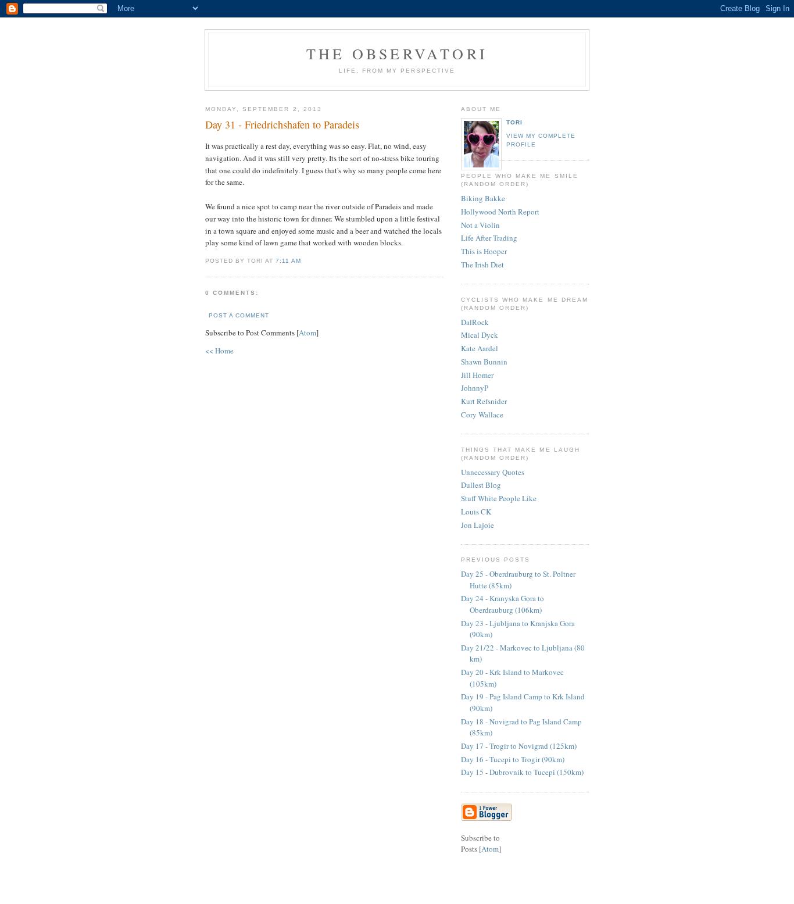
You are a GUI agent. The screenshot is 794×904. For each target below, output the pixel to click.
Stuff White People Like (499, 498)
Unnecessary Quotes (492, 472)
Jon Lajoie (477, 525)
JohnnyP (474, 388)
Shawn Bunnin (484, 361)
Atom (307, 332)
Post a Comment (239, 315)
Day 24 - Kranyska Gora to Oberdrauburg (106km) (502, 604)
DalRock (475, 322)
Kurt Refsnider (484, 401)
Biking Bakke (483, 198)
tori (514, 122)
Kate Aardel (479, 348)
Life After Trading (489, 238)
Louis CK (476, 511)
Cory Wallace (482, 414)
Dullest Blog (481, 485)
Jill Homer (477, 375)
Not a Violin (480, 225)
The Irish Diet (482, 264)
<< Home (219, 350)
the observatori (397, 53)
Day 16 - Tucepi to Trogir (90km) (512, 759)
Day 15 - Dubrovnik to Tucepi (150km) (522, 772)
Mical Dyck (479, 335)
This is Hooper (484, 251)
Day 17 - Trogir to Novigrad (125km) (519, 746)
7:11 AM (288, 261)
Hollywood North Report (500, 211)
